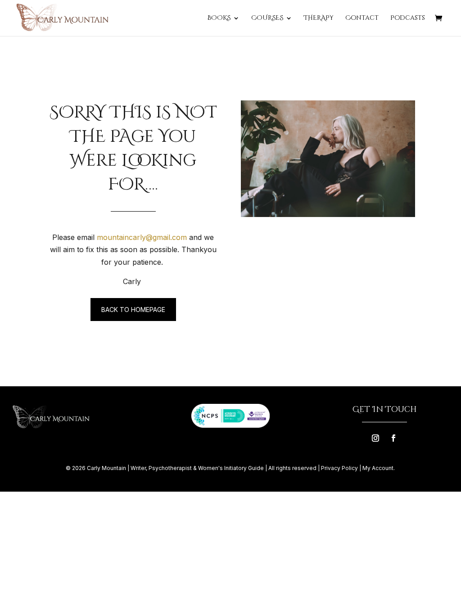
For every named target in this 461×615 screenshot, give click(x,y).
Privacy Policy (339, 468)
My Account (377, 468)
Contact (362, 18)
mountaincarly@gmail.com (142, 237)
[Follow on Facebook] (393, 438)
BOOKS (218, 18)
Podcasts (407, 18)
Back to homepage (133, 309)
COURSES (267, 18)
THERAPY (319, 18)
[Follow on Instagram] (375, 438)
